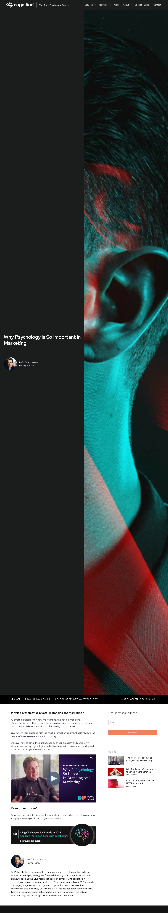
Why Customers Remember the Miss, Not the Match (140, 770)
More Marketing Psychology (139, 699)
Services (89, 5)
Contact (157, 5)
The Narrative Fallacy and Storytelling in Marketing (139, 759)
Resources (104, 5)
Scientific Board (142, 5)
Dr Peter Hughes (30, 362)
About (126, 5)
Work (116, 5)
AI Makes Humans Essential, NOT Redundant (140, 782)
